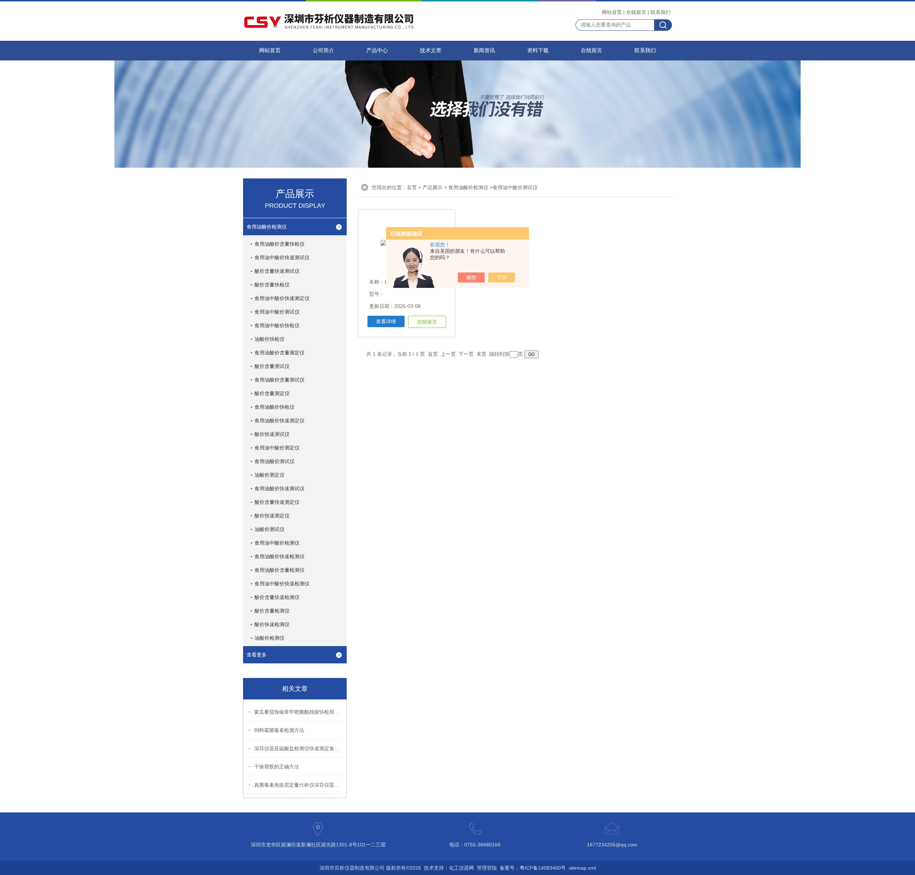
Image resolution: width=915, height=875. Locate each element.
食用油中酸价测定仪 (277, 448)
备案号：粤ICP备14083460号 (533, 868)
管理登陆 (487, 868)
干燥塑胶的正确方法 (276, 767)
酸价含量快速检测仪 (277, 597)
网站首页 (612, 12)
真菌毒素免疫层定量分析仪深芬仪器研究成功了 (298, 785)
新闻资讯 (484, 50)
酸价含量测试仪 (272, 366)
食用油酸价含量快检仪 (279, 244)
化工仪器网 (461, 868)
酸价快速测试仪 (272, 434)
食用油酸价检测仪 (267, 227)
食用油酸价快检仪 (274, 407)
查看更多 (257, 655)
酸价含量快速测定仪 (277, 502)
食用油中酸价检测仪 (277, 543)
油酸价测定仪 (269, 475)
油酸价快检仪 (269, 339)
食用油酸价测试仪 (274, 461)
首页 (412, 187)
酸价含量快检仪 (272, 284)
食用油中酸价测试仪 (277, 312)
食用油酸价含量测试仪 (279, 380)
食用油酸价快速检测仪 (279, 556)
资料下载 (538, 50)
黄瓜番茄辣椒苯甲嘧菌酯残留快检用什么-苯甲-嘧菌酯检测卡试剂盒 (298, 712)
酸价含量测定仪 (272, 393)
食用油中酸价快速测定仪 (282, 298)
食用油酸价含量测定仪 (279, 352)
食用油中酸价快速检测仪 (282, 583)
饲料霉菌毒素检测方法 (279, 730)
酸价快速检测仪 (272, 624)
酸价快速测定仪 (272, 515)
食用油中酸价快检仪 (277, 325)
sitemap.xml (582, 868)
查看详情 (386, 321)
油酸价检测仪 (269, 638)
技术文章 (430, 50)
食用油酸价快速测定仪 (279, 420)
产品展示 (432, 187)
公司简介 (323, 50)
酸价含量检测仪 (272, 611)
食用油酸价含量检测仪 (279, 570)
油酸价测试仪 (269, 529)
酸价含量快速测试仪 (277, 271)
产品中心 (377, 50)
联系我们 (661, 12)
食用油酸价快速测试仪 (279, 488)
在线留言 (636, 12)
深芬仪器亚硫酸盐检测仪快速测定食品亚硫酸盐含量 (298, 748)
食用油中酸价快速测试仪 (282, 257)
